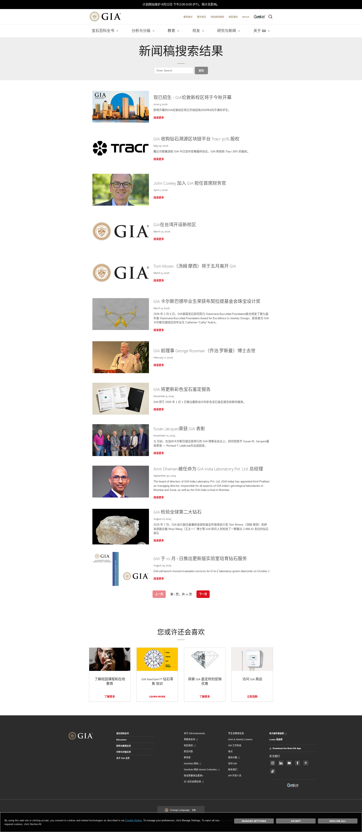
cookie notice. (134, 820)
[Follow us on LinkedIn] (281, 763)
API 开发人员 (234, 775)
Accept (296, 821)
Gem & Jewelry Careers (240, 739)
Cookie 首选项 (275, 739)
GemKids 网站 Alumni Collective (200, 769)
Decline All (338, 821)
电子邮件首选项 (276, 733)
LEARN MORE (157, 696)
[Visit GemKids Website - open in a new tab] (293, 785)
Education (121, 740)
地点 (230, 751)
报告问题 (232, 757)
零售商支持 (189, 739)
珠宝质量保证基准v (193, 775)
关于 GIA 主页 (123, 758)
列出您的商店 (217, 16)
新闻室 (187, 757)
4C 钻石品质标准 (192, 781)
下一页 (203, 594)
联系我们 (232, 769)
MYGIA (245, 16)
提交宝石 (201, 16)
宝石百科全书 (122, 733)
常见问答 (188, 751)
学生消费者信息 (236, 733)
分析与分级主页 (123, 752)
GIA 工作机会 (234, 745)
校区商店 (233, 16)
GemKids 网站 (191, 763)
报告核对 (188, 16)
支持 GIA (232, 763)
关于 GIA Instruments (194, 733)
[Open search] (270, 16)
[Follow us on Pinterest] (306, 763)
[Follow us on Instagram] (297, 763)
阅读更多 (158, 117)
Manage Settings (254, 821)
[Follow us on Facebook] (272, 763)
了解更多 (109, 696)
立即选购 (252, 696)
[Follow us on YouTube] (289, 763)
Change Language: (183, 810)
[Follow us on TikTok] (272, 771)
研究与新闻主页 (123, 746)
